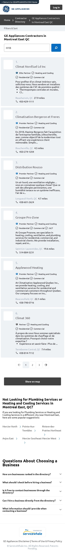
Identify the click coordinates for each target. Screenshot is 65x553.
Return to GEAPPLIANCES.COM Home (19, 2)
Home (7, 19)
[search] (56, 48)
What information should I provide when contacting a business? (24, 509)
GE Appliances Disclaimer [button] (16, 541)
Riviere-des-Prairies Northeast (51, 428)
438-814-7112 (26, 352)
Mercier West (49, 438)
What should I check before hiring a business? (27, 482)
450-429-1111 (26, 101)
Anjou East (8, 438)
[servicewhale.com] (32, 532)
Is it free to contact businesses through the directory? (26, 491)
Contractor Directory (21, 20)
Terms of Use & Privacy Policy (46, 541)
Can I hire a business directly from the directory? (29, 500)
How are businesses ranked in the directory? (26, 474)
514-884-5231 (26, 252)
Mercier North (10, 426)
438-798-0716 (26, 302)
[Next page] (46, 365)
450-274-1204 (26, 151)
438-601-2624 (26, 202)
